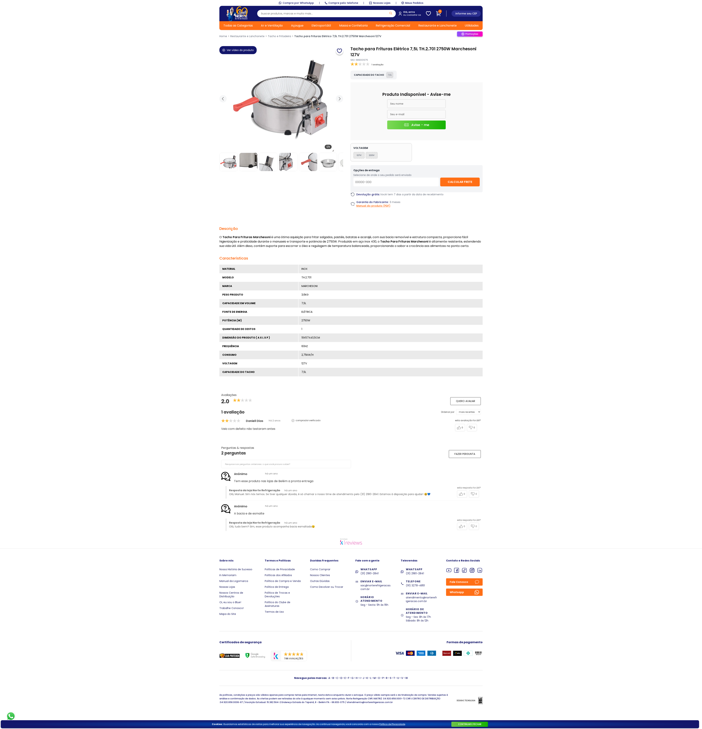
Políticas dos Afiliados (278, 575)
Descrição (228, 228)
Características (233, 258)
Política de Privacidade (392, 724)
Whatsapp (457, 592)
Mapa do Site (227, 614)
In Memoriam (227, 575)
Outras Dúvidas (320, 581)
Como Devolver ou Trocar (326, 587)
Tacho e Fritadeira (279, 36)
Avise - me (420, 125)
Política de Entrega (277, 587)
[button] (339, 98)
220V (371, 155)
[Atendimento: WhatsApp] (11, 716)
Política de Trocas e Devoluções (277, 594)
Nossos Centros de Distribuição (231, 594)
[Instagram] (472, 570)
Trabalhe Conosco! (231, 608)
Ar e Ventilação (272, 25)
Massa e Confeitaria (353, 25)
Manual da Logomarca (233, 581)
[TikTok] (464, 570)
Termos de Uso (274, 612)
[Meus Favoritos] (428, 13)
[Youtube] (449, 570)
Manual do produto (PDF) (373, 206)
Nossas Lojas (381, 3)
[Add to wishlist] (339, 51)
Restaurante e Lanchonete (437, 25)
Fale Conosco (459, 582)
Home (223, 36)
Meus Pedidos (414, 3)
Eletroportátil (321, 25)
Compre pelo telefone (343, 3)
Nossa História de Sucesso (235, 569)
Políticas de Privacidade (280, 569)
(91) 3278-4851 (415, 585)
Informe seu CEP (466, 13)
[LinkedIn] (480, 570)
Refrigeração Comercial (393, 25)
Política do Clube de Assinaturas (277, 604)
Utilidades (472, 25)
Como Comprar (320, 569)
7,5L (390, 74)
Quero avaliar (465, 401)
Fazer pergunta (464, 454)
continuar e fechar (469, 724)
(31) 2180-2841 (370, 573)
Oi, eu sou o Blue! (230, 602)
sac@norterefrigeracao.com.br (376, 587)
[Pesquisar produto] (390, 13)
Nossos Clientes (320, 575)
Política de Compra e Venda (283, 581)
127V (359, 155)
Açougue (297, 25)
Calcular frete (460, 182)
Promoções (471, 33)
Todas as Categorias (238, 25)
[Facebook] (456, 570)
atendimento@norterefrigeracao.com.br (421, 599)
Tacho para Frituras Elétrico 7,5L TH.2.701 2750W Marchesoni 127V (337, 36)
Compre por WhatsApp (298, 3)
